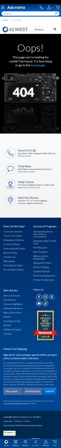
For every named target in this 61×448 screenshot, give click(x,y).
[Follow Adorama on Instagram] (45, 299)
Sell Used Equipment (44, 275)
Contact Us (9, 256)
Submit (50, 391)
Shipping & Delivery (13, 239)
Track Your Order (12, 235)
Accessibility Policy (13, 269)
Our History (9, 299)
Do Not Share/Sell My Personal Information (22, 425)
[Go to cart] (57, 7)
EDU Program (40, 251)
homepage (38, 65)
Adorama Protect (42, 262)
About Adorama (11, 295)
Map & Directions (12, 312)
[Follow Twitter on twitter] (52, 299)
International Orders (14, 248)
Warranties (9, 261)
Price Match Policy (13, 265)
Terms (27, 421)
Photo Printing (41, 267)
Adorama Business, (43, 231)
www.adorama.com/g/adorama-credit (15, 403)
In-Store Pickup (11, 244)
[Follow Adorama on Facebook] (39, 299)
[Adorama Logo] (16, 7)
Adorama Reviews (12, 308)
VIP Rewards (40, 247)
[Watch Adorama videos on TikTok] (45, 305)
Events (7, 316)
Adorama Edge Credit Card (44, 242)
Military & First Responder (40, 257)
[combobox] (30, 13)
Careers (7, 333)
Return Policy (10, 252)
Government (40, 236)
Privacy (18, 421)
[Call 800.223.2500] (41, 7)
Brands (7, 325)
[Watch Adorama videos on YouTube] (39, 305)
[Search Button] (56, 13)
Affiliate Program (12, 329)
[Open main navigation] (3, 7)
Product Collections (43, 279)
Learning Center (12, 321)
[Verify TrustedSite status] (10, 434)
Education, (38, 234)
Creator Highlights (13, 304)
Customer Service (12, 231)
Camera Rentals (41, 271)
